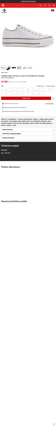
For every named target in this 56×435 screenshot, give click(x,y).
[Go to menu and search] (54, 5)
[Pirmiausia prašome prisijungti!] (53, 98)
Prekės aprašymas (7, 129)
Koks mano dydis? (51, 86)
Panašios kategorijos (8, 138)
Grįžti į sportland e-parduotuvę (28, 1)
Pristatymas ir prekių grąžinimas (11, 133)
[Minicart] (49, 5)
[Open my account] (45, 5)
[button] (28, 36)
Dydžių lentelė (41, 86)
